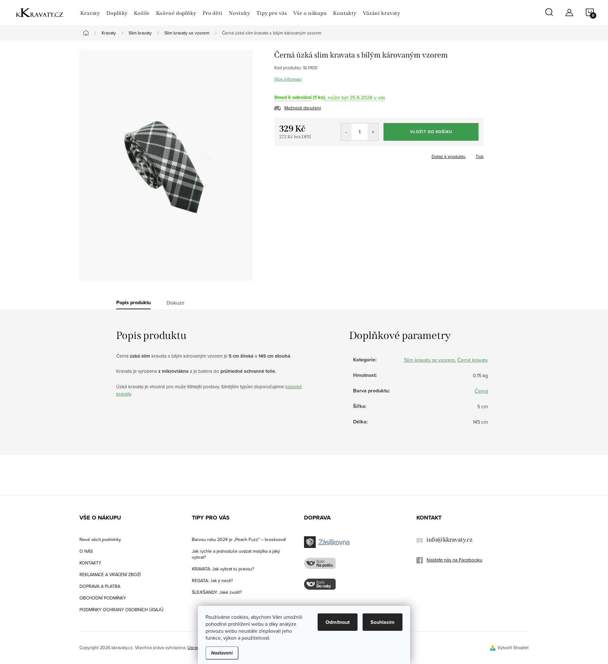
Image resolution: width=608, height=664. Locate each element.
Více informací (288, 79)
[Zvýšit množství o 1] (373, 131)
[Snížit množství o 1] (346, 131)
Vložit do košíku (431, 132)
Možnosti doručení (302, 108)
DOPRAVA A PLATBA (99, 586)
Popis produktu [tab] (133, 302)
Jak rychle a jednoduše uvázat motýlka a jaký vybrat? (236, 554)
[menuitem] (90, 13)
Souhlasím (382, 622)
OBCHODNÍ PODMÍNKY (102, 598)
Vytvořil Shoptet (513, 647)
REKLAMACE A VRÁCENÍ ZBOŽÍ (110, 574)
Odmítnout (338, 622)
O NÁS (86, 551)
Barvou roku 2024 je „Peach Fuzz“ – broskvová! (239, 539)
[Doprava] (328, 542)
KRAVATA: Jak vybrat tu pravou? (223, 569)
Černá (481, 390)
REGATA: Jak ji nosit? (212, 580)
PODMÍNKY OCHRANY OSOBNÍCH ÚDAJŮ (121, 609)
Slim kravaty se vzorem (429, 359)
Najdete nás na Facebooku (454, 559)
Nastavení (222, 652)
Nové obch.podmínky (100, 539)
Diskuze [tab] (175, 302)
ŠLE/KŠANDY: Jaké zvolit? (217, 592)
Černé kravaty (472, 359)
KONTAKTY (90, 563)
